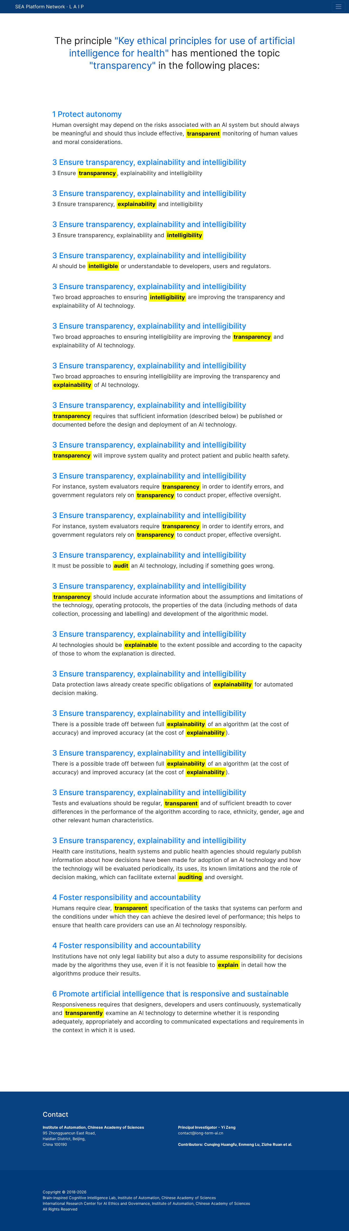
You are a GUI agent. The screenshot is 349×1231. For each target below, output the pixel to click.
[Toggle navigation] (338, 6)
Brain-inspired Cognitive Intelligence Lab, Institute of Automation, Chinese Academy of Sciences (129, 1197)
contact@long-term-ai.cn (200, 1133)
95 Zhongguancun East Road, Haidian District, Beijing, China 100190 (69, 1139)
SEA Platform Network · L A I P (49, 7)
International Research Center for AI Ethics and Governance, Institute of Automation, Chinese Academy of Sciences (146, 1203)
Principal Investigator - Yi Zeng (207, 1127)
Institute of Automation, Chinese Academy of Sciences (93, 1127)
